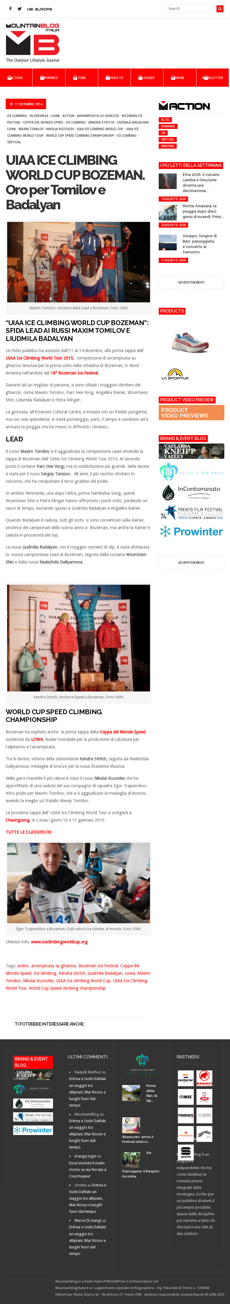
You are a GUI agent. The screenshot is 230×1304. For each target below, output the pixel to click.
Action (16, 77)
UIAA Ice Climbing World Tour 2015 (39, 358)
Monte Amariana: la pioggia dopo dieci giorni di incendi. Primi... (203, 211)
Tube (82, 77)
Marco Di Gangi (88, 1220)
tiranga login (85, 1156)
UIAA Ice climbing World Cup (100, 129)
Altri (165, 120)
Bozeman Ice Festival (98, 965)
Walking (167, 146)
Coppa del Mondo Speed (43, 122)
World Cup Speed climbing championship (80, 135)
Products (114, 77)
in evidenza (39, 116)
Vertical (14, 142)
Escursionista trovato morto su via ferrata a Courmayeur (87, 1169)
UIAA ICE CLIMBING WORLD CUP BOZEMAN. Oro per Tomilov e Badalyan (75, 182)
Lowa (55, 116)
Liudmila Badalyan (133, 122)
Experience (49, 77)
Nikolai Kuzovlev (60, 129)
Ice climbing (17, 116)
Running (168, 126)
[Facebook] (10, 8)
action (68, 116)
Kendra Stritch (101, 122)
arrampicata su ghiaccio (98, 116)
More (179, 77)
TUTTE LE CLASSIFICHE (29, 832)
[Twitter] (19, 8)
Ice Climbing (127, 135)
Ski (163, 133)
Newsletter (212, 77)
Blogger (147, 77)
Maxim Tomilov (31, 129)
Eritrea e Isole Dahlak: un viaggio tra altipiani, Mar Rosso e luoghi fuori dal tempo (87, 1091)
